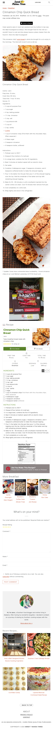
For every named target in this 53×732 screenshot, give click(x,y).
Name (5, 556)
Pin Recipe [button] (39, 348)
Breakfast (11, 8)
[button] (4, 344)
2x (45, 370)
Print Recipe (15, 348)
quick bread (21, 39)
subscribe (6, 576)
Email (5, 565)
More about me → (26, 623)
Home (5, 8)
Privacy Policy (26, 714)
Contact (26, 717)
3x (48, 370)
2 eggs (7, 130)
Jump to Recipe (27, 23)
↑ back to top (26, 705)
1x (43, 370)
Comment (6, 531)
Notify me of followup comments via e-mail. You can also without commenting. (23, 575)
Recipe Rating (7, 525)
